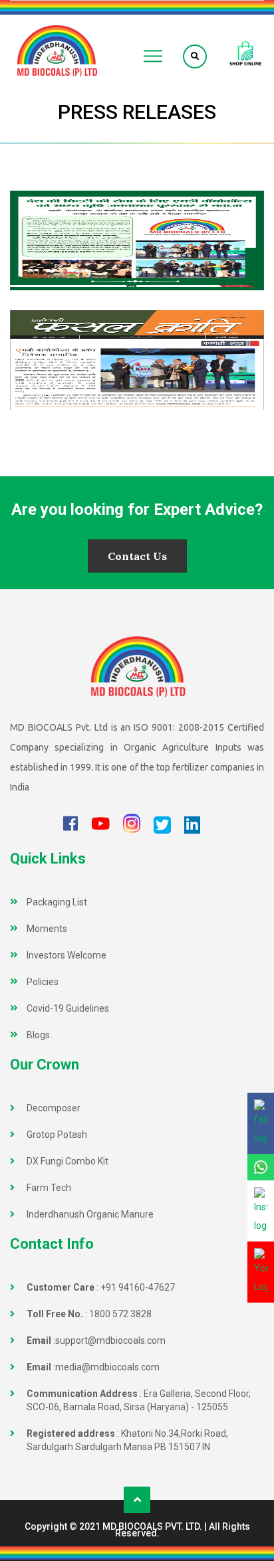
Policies (43, 981)
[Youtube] (100, 825)
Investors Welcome (66, 955)
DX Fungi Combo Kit (67, 1161)
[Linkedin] (192, 825)
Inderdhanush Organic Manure (90, 1214)
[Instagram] (131, 824)
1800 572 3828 (120, 1314)
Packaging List (57, 902)
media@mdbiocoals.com (107, 1367)
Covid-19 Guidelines (68, 1008)
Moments (47, 928)
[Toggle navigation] (153, 56)
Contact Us (137, 556)
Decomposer (53, 1108)
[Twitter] (162, 825)
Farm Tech (49, 1187)
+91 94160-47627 (137, 1287)
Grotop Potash (57, 1134)
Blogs (38, 1035)
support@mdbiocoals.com (110, 1340)
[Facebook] (70, 825)
